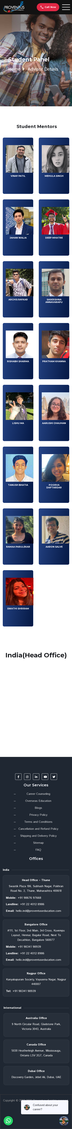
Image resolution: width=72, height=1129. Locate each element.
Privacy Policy (38, 815)
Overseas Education (38, 801)
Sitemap (38, 843)
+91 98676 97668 (29, 898)
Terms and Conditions (38, 822)
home (14, 69)
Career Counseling (38, 794)
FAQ (38, 850)
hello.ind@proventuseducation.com (38, 911)
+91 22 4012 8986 (32, 904)
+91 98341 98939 (29, 947)
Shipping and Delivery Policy (38, 836)
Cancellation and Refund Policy (38, 829)
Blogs (38, 808)
